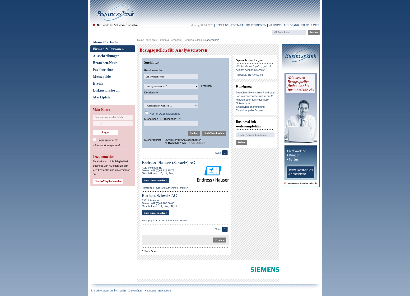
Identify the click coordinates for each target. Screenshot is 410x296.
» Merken (206, 85)
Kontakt (237, 25)
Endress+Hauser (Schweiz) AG (168, 162)
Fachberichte (103, 69)
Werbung (275, 25)
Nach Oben (150, 251)
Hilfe (305, 25)
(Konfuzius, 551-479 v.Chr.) (249, 75)
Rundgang (291, 25)
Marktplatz (102, 97)
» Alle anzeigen (197, 142)
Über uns (222, 25)
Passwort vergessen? (107, 145)
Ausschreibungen (106, 55)
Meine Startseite (105, 41)
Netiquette (150, 290)
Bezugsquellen (192, 40)
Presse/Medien (256, 25)
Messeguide (102, 76)
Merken (184, 187)
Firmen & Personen (108, 48)
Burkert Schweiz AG (159, 195)
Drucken (219, 239)
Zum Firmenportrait (155, 180)
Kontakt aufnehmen (167, 187)
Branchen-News (105, 62)
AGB (123, 290)
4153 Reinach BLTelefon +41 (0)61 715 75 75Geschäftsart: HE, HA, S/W (158, 170)
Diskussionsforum (107, 90)
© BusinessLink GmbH (104, 290)
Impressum (164, 290)
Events (98, 83)
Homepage (148, 187)
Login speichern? (107, 140)
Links (315, 25)
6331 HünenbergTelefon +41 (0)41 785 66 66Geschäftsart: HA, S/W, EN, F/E (160, 203)
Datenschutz (135, 290)
